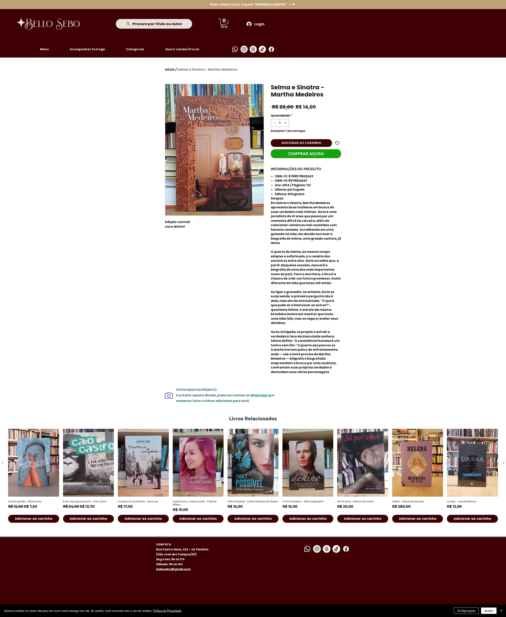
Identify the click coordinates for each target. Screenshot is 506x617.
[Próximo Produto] (503, 462)
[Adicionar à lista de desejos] (337, 143)
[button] (224, 23)
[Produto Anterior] (2, 462)
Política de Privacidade (167, 611)
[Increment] (286, 123)
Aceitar (488, 611)
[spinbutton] (280, 123)
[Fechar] (501, 611)
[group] (253, 476)
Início (170, 69)
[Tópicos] (253, 49)
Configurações (466, 611)
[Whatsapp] (235, 49)
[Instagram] (244, 49)
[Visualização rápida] (33, 463)
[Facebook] (271, 49)
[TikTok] (262, 49)
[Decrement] (274, 123)
